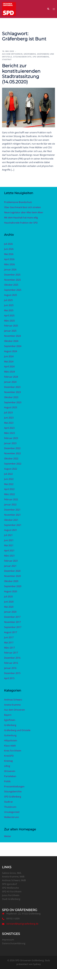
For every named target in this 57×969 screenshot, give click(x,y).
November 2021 (12, 514)
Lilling (7, 766)
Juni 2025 (9, 305)
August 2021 (10, 530)
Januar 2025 (10, 330)
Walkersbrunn (11, 817)
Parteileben (10, 776)
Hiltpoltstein (10, 740)
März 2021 (9, 555)
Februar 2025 (11, 325)
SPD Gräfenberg (41, 57)
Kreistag (8, 760)
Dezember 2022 (12, 448)
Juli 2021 (8, 535)
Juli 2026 (8, 243)
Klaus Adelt (10, 745)
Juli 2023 (8, 412)
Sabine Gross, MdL (11, 872)
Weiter (7, 836)
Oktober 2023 (11, 397)
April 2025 (9, 315)
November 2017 (12, 622)
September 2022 (12, 463)
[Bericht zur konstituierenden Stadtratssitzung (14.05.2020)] (28, 107)
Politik (7, 781)
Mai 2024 (8, 361)
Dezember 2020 (12, 570)
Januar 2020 (10, 611)
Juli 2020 (8, 596)
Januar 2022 (10, 504)
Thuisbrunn (10, 806)
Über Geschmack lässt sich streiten (22, 207)
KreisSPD (9, 755)
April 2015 (9, 678)
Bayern (7, 714)
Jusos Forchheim (10, 895)
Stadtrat (7, 59)
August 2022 (10, 468)
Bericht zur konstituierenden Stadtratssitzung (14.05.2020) (21, 73)
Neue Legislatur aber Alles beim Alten (23, 212)
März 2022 (9, 494)
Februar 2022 (11, 499)
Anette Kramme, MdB (13, 876)
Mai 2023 (8, 422)
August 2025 (10, 295)
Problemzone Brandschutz (18, 202)
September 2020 (12, 586)
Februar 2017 (11, 652)
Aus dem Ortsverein (12, 54)
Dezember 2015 (12, 673)
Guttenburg (10, 735)
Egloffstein (9, 720)
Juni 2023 (9, 417)
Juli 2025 (8, 300)
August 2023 (10, 407)
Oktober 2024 (11, 341)
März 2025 (9, 320)
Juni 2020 (9, 601)
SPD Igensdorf (9, 884)
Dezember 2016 (12, 657)
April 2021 (9, 550)
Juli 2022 (8, 473)
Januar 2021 (10, 565)
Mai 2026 (8, 254)
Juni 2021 (9, 540)
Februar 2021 (11, 560)
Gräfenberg (30, 54)
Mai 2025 (8, 310)
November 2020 (12, 576)
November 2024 (12, 335)
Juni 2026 (9, 249)
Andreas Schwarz (13, 699)
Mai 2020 (8, 606)
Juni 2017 (9, 637)
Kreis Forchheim (12, 750)
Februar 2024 (11, 376)
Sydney (37, 964)
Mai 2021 (8, 545)
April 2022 (9, 489)
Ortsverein (9, 771)
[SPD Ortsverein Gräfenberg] (9, 8)
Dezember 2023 (12, 387)
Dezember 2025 (12, 274)
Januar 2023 (10, 443)
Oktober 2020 (11, 581)
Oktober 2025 (11, 284)
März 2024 (9, 371)
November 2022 (12, 453)
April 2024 (9, 366)
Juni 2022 (9, 479)
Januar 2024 (10, 381)
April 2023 (9, 427)
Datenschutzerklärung (13, 943)
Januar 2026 (10, 269)
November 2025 (12, 279)
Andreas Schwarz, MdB (14, 880)
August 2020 (10, 591)
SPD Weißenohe (10, 887)
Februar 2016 (11, 662)
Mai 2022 (8, 484)
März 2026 (9, 264)
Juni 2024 (9, 356)
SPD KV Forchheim (11, 891)
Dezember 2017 (12, 616)
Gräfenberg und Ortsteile (17, 730)
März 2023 (9, 433)
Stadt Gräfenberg (11, 899)
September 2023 (12, 402)
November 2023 (12, 392)
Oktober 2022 (11, 458)
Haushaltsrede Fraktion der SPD (21, 222)
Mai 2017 (8, 642)
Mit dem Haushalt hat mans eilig (21, 217)
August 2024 (10, 351)
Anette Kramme (12, 704)
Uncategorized (11, 812)
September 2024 (12, 346)
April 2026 (9, 259)
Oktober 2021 (11, 519)
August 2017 (10, 632)
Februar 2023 (11, 438)
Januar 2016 (10, 668)
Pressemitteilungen (14, 786)
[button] (48, 9)
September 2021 (12, 525)
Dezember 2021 (12, 509)
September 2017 (12, 627)
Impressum (8, 939)
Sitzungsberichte (22, 57)
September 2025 (12, 289)
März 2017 (9, 647)
